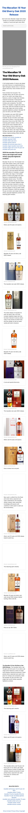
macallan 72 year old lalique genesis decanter (14, 796)
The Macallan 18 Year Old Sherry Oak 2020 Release (14, 11)
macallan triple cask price (10, 141)
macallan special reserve (9, 142)
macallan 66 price (19, 794)
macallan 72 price (9, 794)
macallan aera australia (9, 799)
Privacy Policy (15, 811)
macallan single (7, 146)
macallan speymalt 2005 (9, 139)
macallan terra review (8, 137)
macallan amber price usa (14, 801)
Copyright (22, 811)
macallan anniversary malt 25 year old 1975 (14, 789)
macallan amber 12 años (14, 792)
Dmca (4, 811)
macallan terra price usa (9, 149)
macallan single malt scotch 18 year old (13, 147)
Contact (9, 811)
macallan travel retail (17, 146)
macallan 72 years (20, 799)
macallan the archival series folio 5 (12, 144)
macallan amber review (14, 802)
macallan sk (18, 137)
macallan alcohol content (14, 804)
